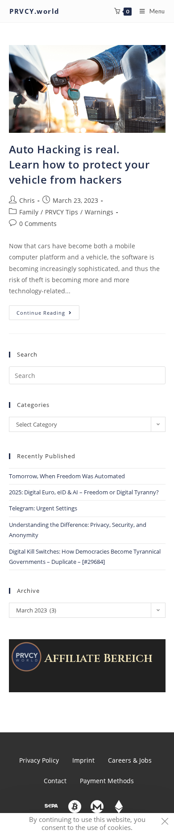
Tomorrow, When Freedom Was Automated (67, 476)
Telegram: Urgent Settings (43, 508)
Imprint (83, 760)
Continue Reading (48, 310)
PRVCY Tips (61, 212)
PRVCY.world (34, 11)
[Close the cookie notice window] (164, 822)
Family (28, 212)
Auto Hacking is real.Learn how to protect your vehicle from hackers (79, 164)
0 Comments (38, 223)
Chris (27, 200)
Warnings (99, 212)
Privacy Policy (39, 760)
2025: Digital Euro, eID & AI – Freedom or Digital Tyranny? (84, 492)
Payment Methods (107, 780)
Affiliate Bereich (99, 658)
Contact (55, 780)
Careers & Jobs (130, 760)
